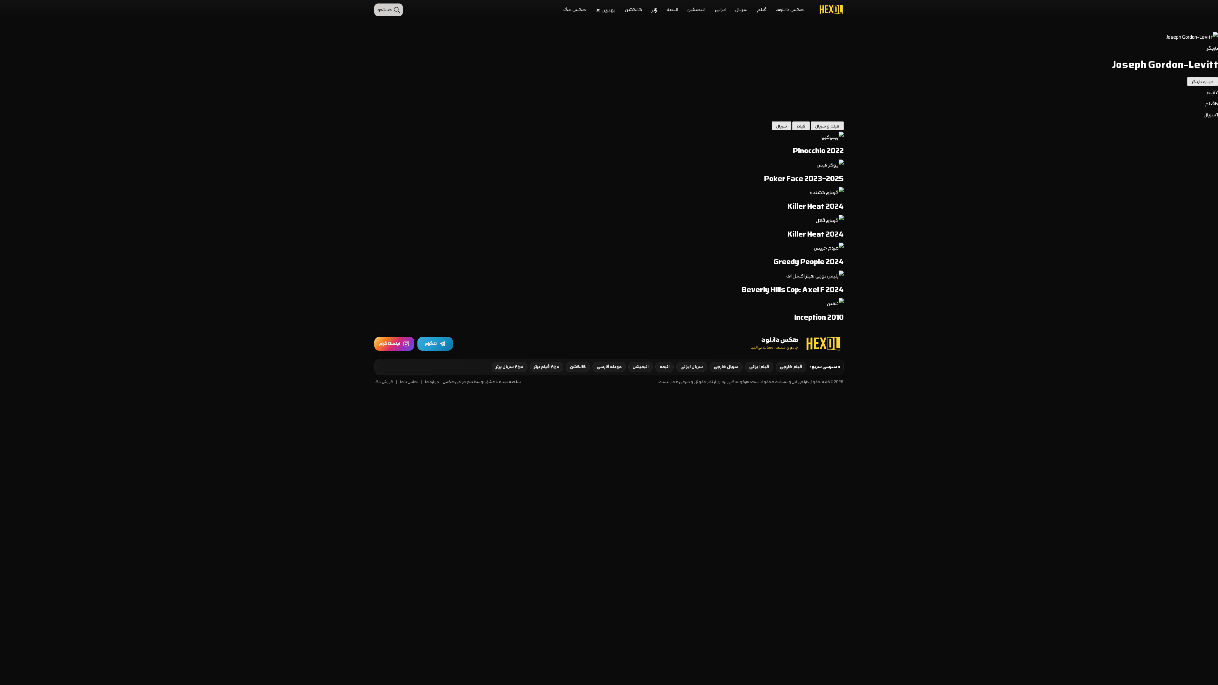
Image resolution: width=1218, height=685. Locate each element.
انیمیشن (696, 9)
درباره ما (432, 382)
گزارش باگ (384, 382)
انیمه (672, 9)
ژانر (654, 10)
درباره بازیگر (1203, 82)
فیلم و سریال (827, 126)
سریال (741, 9)
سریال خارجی (726, 367)
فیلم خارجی (791, 367)
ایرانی (720, 9)
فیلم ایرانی (759, 367)
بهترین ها (605, 10)
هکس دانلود (790, 9)
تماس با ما (409, 382)
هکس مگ (574, 9)
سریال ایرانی (691, 367)
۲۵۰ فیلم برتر (546, 367)
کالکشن (633, 9)
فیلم (762, 9)
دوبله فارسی (609, 367)
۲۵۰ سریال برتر (509, 367)
